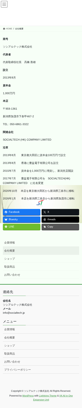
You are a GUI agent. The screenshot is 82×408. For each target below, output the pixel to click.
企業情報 (9, 242)
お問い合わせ (12, 274)
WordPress (28, 395)
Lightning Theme (48, 395)
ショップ (9, 258)
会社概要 (9, 250)
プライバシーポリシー (17, 369)
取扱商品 (9, 266)
